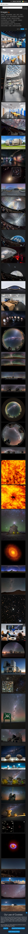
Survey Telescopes (17, 25)
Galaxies (8, 18)
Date (26, 29)
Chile (21, 14)
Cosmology (3, 16)
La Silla (10, 20)
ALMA (14, 14)
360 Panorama (9, 14)
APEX (18, 14)
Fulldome (3, 18)
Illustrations (4, 20)
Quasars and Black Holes (7, 23)
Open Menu (5, 4)
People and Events (5, 22)
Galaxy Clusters (15, 18)
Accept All (6, 928)
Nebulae (15, 20)
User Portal (19, 1)
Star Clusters (4, 25)
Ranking (22, 29)
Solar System (17, 23)
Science (14, 1)
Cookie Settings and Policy (14, 931)
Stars (10, 25)
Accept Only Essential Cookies (18, 928)
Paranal (20, 20)
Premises (13, 22)
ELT (8, 16)
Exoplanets (20, 16)
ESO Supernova (13, 16)
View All (3, 14)
